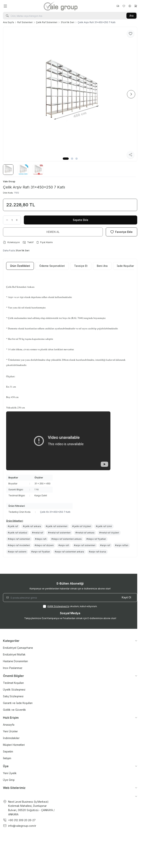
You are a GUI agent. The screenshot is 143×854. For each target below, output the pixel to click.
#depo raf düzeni (44, 545)
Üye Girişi (9, 779)
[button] (66, 158)
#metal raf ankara (84, 532)
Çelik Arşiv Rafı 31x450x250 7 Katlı (96, 22)
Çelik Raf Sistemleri (46, 22)
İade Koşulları (126, 265)
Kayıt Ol (126, 597)
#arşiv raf (105, 545)
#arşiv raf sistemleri (84, 545)
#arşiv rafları (121, 545)
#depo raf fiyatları (96, 539)
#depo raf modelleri (19, 545)
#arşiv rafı (63, 545)
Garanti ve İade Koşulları (18, 703)
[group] (70, 94)
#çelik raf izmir (104, 526)
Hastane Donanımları (15, 661)
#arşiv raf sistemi (17, 551)
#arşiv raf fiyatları (40, 551)
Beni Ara (102, 265)
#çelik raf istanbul (17, 532)
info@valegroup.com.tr (22, 825)
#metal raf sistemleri (59, 532)
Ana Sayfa (8, 22)
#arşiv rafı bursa (97, 551)
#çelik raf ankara (32, 526)
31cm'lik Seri (67, 22)
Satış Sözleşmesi (13, 696)
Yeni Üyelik (10, 773)
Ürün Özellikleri (20, 265)
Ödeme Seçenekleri (52, 265)
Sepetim (8, 751)
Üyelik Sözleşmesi (14, 689)
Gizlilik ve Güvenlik (14, 709)
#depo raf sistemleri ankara (66, 539)
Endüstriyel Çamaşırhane (18, 647)
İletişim (7, 758)
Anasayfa (8, 724)
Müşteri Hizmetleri (14, 744)
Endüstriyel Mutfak (14, 654)
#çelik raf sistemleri (56, 526)
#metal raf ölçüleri (109, 532)
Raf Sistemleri (25, 22)
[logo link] (62, 5)
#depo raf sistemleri (19, 539)
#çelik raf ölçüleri (81, 526)
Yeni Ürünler (10, 731)
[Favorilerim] (117, 5)
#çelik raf (13, 526)
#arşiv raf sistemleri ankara (69, 551)
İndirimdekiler (11, 738)
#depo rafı (41, 539)
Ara (131, 15)
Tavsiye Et (81, 265)
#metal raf (37, 532)
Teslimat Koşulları (13, 682)
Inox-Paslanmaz (12, 667)
